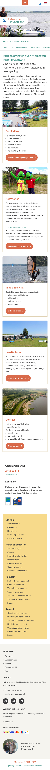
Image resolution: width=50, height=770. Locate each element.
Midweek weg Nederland (18, 581)
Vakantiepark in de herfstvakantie (21, 620)
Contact (10, 419)
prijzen (18, 766)
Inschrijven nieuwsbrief (15, 694)
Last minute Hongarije (16, 631)
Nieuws (8, 663)
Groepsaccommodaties (17, 570)
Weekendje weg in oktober (18, 617)
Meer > (10, 603)
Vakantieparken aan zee (17, 588)
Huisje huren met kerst (17, 624)
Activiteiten (12, 198)
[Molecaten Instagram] (13, 701)
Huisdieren (12, 531)
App (6, 671)
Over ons (8, 656)
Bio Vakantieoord (14, 538)
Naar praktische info (17, 378)
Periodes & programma (18, 246)
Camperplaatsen (14, 567)
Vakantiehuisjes (14, 548)
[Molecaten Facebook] (5, 701)
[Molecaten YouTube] (21, 701)
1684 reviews (11, 474)
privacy (11, 766)
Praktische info (14, 352)
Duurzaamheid (11, 660)
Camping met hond (15, 584)
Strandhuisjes (13, 559)
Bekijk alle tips (14, 311)
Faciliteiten (35, 47)
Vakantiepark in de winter (18, 628)
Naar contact (13, 446)
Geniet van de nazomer (17, 613)
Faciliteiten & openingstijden (20, 157)
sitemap (38, 766)
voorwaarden (28, 766)
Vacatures (9, 721)
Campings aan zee (15, 592)
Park (5, 47)
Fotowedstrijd (11, 667)
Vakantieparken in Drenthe (19, 595)
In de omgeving (14, 287)
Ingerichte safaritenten (17, 556)
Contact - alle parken (13, 690)
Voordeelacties (13, 523)
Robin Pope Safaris (15, 535)
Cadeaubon (12, 527)
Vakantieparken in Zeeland (18, 599)
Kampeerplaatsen (14, 563)
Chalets (10, 552)
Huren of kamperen (18, 47)
